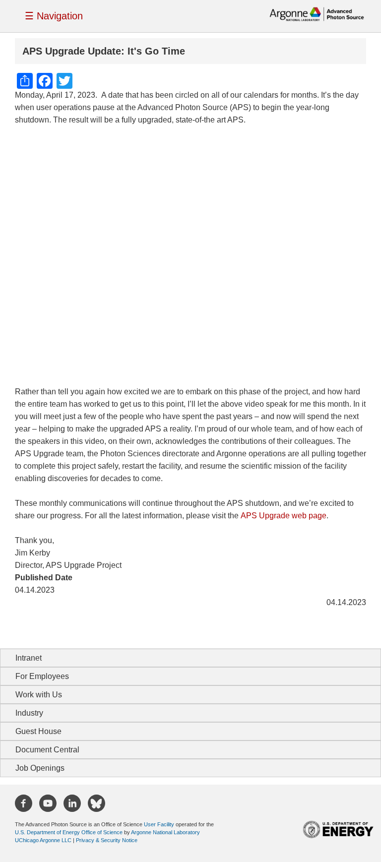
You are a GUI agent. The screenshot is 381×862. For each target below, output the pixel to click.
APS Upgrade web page (283, 515)
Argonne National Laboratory (165, 832)
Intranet (28, 658)
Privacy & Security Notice (106, 840)
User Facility (159, 824)
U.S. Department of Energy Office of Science (69, 832)
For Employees (42, 676)
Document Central (47, 749)
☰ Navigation (54, 15)
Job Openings (39, 768)
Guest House (38, 731)
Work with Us (38, 694)
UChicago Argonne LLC (43, 840)
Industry (29, 713)
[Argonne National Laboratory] (317, 13)
